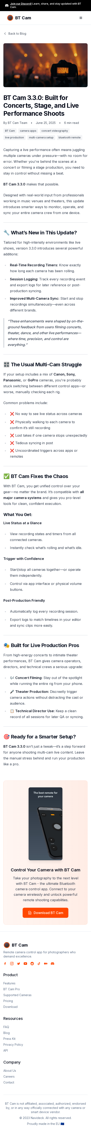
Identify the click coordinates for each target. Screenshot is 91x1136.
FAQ (6, 1027)
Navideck (37, 1118)
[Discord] (52, 963)
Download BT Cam (48, 913)
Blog (6, 1033)
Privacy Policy (13, 1044)
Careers (9, 1076)
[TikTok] (39, 963)
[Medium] (45, 963)
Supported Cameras (17, 995)
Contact (8, 1082)
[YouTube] (25, 963)
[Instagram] (12, 963)
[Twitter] (18, 963)
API (5, 1050)
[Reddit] (32, 963)
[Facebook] (5, 963)
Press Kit (9, 1038)
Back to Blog (17, 33)
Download (10, 1007)
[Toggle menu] (80, 18)
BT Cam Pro (11, 989)
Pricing (8, 1001)
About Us (9, 1070)
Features (9, 983)
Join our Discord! (21, 3)
